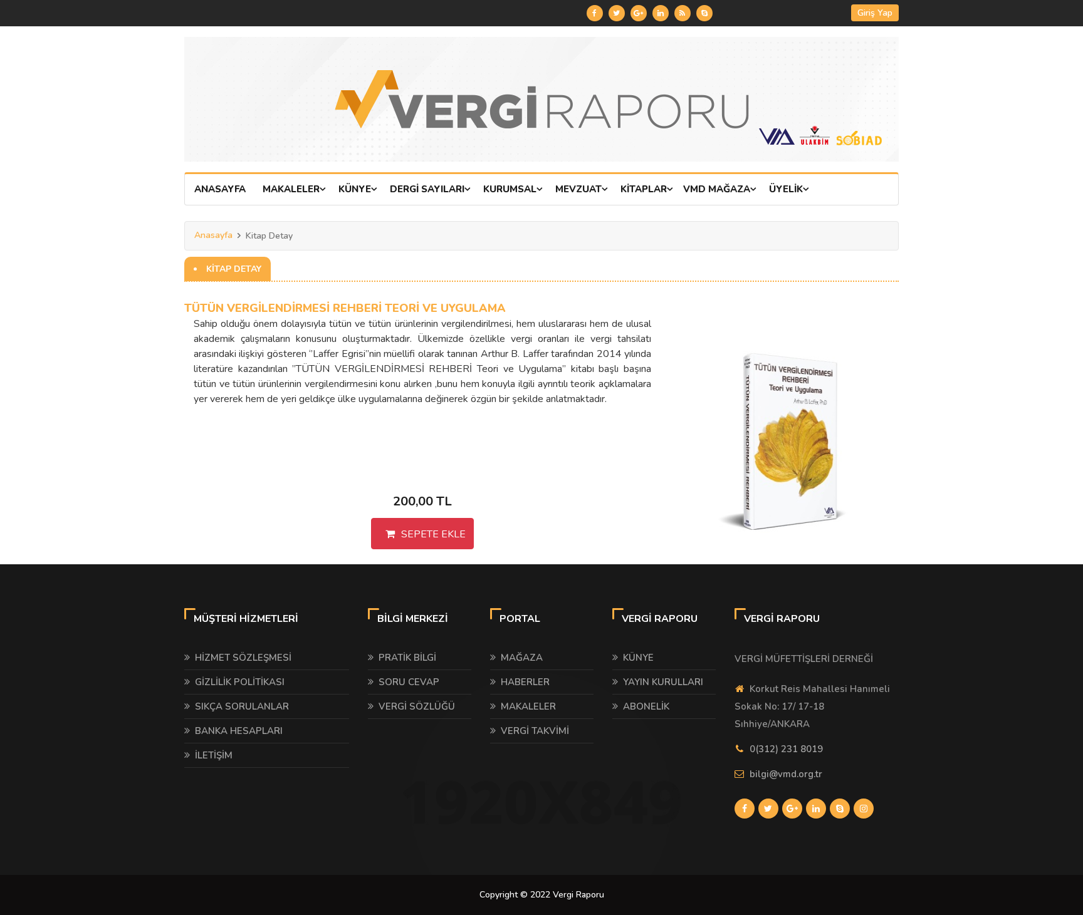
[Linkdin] (660, 13)
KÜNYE (354, 189)
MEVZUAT (578, 189)
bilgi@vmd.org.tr (786, 774)
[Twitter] (617, 13)
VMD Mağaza (716, 189)
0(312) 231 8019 (786, 749)
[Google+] (638, 13)
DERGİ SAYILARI (427, 189)
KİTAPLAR (643, 189)
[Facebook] (595, 13)
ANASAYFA (220, 189)
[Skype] (704, 13)
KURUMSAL (509, 189)
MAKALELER (291, 189)
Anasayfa (213, 235)
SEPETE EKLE (433, 534)
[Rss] (682, 13)
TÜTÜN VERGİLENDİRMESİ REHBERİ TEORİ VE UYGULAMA (345, 308)
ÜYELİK (786, 189)
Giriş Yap (874, 13)
